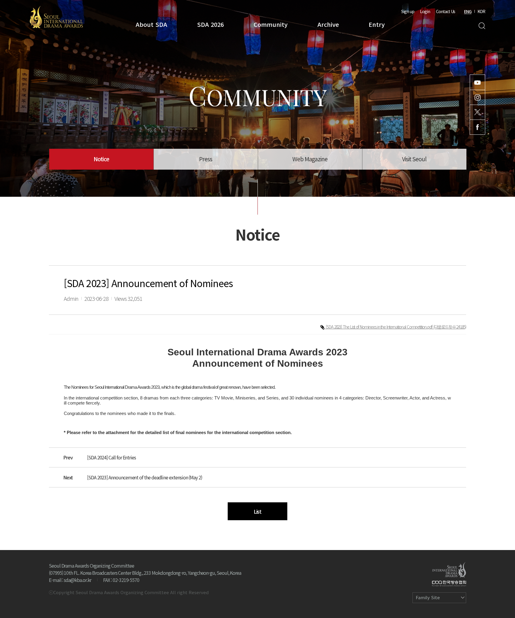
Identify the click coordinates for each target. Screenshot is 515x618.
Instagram (477, 97)
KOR (481, 11)
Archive (328, 24)
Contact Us (445, 11)
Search (481, 25)
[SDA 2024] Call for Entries (111, 457)
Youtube (477, 82)
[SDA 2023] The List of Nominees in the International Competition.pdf (379, 327)
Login (425, 11)
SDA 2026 (210, 24)
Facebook (477, 127)
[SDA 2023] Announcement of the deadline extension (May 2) (144, 477)
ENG (467, 11)
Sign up (407, 11)
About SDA (151, 24)
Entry (377, 24)
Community (271, 24)
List (258, 511)
